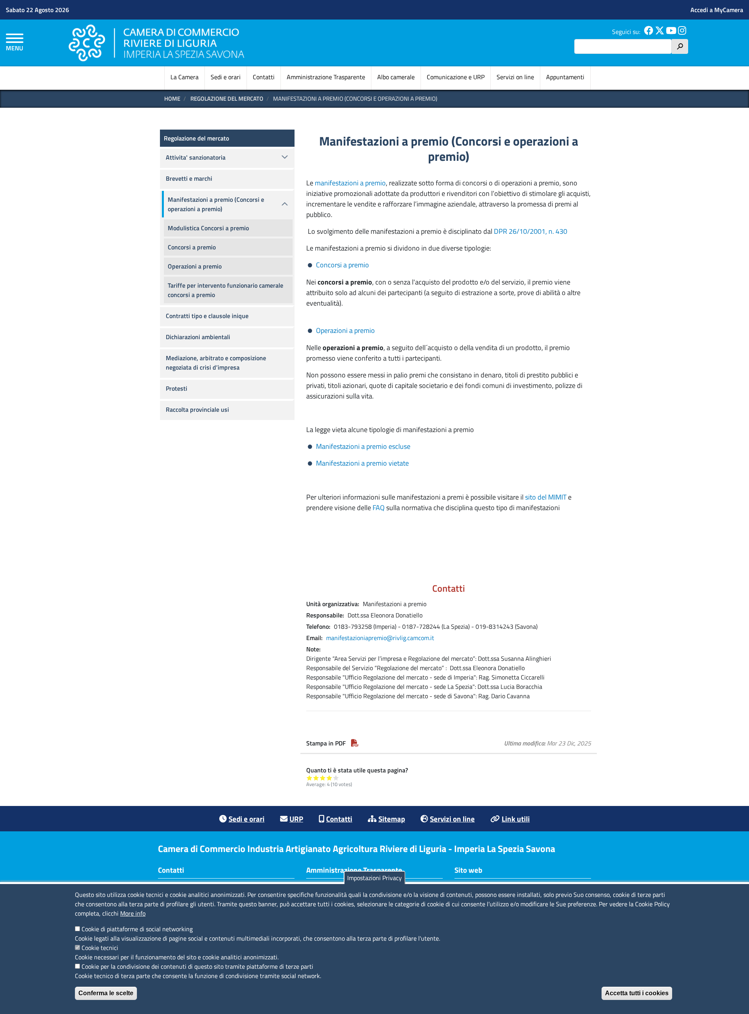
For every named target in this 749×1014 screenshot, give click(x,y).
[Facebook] (648, 31)
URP (296, 818)
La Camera (184, 77)
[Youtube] (671, 31)
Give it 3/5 (322, 778)
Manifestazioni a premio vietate (362, 463)
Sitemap (391, 818)
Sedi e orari (226, 77)
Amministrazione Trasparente (326, 77)
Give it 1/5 (309, 778)
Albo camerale (396, 77)
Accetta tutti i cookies (637, 993)
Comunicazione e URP (456, 77)
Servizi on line (515, 77)
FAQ (379, 507)
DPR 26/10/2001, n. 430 (530, 231)
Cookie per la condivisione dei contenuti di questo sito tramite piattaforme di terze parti (197, 966)
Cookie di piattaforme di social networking (137, 929)
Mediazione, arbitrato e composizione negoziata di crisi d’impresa (216, 362)
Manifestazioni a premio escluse (363, 446)
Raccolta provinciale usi (197, 409)
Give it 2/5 (316, 778)
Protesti (176, 388)
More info (133, 913)
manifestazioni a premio (350, 183)
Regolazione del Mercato (226, 98)
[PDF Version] (355, 743)
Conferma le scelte (105, 993)
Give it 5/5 (336, 778)
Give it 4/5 (329, 778)
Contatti (264, 77)
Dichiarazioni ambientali (198, 337)
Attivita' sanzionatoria (195, 157)
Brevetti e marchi (189, 178)
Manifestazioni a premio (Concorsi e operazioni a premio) (216, 204)
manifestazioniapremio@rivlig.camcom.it (380, 637)
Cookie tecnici (100, 947)
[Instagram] (682, 31)
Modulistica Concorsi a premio (208, 228)
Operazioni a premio (345, 330)
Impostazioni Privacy (374, 877)
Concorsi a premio (342, 265)
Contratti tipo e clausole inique (207, 315)
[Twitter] (659, 31)
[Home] (156, 43)
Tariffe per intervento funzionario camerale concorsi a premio (225, 290)
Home (172, 98)
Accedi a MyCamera (716, 9)
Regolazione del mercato (196, 138)
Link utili (516, 818)
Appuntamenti (565, 77)
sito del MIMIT (546, 497)
